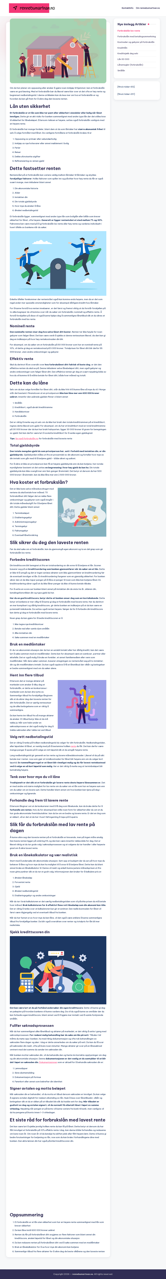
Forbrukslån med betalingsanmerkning (137, 36)
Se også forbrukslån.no (26, 438)
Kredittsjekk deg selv (128, 53)
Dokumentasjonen (48, 1062)
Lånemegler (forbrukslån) (130, 65)
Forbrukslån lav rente (129, 31)
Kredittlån (122, 47)
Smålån (121, 70)
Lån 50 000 (123, 59)
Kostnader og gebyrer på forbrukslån (136, 42)
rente (73, 746)
